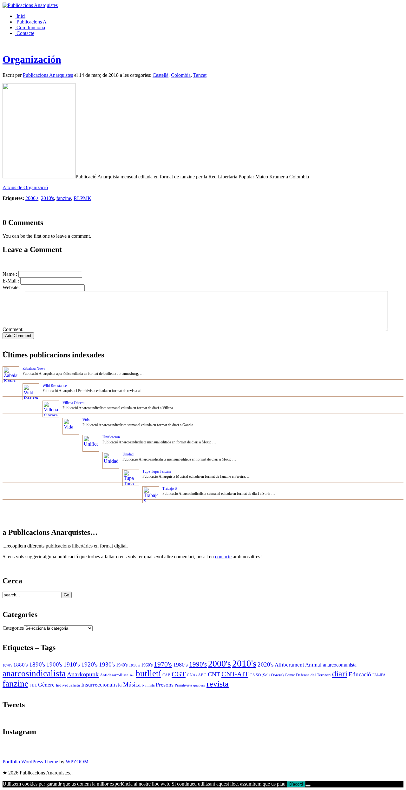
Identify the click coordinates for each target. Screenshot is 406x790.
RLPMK (82, 198)
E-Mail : (11, 280)
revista (217, 683)
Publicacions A (31, 21)
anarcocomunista (340, 665)
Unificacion (111, 437)
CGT (179, 674)
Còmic (290, 675)
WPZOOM (77, 761)
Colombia (181, 75)
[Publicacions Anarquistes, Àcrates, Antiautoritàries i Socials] (30, 5)
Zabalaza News (34, 368)
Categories (13, 628)
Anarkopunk (83, 674)
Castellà (160, 75)
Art (132, 675)
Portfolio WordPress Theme (30, 761)
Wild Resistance (55, 385)
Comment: (13, 329)
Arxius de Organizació (25, 187)
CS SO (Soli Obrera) (267, 675)
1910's (71, 664)
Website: (11, 287)
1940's (122, 664)
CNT (214, 674)
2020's (265, 664)
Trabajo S (169, 488)
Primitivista (183, 685)
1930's (107, 664)
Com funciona (30, 27)
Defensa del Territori (313, 675)
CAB (166, 675)
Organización (32, 59)
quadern (199, 685)
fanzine (63, 198)
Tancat (199, 75)
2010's (47, 198)
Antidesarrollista (114, 675)
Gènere (46, 684)
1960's (147, 664)
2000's (31, 198)
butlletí (148, 673)
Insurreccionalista (101, 685)
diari (339, 673)
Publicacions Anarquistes (48, 75)
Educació (360, 674)
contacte (223, 556)
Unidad (128, 454)
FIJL (33, 685)
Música (132, 684)
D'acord (296, 784)
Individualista (68, 685)
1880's (20, 664)
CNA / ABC (196, 675)
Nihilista (148, 685)
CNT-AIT (234, 674)
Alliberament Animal (298, 665)
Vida (85, 420)
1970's (163, 664)
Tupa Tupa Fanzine (156, 471)
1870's (7, 665)
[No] (308, 786)
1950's (134, 665)
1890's (37, 664)
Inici (20, 16)
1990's (198, 664)
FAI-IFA (379, 675)
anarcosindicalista (34, 673)
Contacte (24, 33)
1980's (180, 664)
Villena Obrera (73, 403)
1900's (54, 664)
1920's (89, 664)
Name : (10, 274)
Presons (165, 684)
